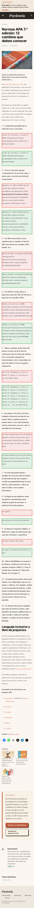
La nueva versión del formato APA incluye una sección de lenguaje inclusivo (22, 761)
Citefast (8, 728)
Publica (7, 898)
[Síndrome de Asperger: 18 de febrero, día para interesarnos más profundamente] (8, 772)
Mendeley (9, 717)
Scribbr (8, 712)
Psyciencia (17, 15)
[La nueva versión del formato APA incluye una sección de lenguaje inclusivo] (22, 754)
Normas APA (6, 880)
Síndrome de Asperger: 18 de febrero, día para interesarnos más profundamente (6, 779)
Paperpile (8, 698)
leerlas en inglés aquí (23, 669)
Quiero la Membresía (17, 825)
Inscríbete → (6, 10)
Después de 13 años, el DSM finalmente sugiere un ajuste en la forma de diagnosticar (8, 762)
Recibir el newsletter (13, 832)
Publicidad (17, 895)
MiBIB (10, 734)
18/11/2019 (5, 45)
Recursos (4, 24)
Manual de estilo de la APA (14, 84)
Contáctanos (6, 895)
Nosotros (28, 895)
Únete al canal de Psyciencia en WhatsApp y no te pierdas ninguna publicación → (14, 77)
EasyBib (8, 706)
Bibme (7, 723)
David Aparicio (14, 45)
